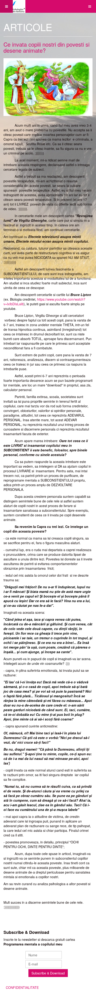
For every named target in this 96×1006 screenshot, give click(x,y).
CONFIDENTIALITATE (22, 987)
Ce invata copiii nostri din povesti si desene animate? (46, 47)
